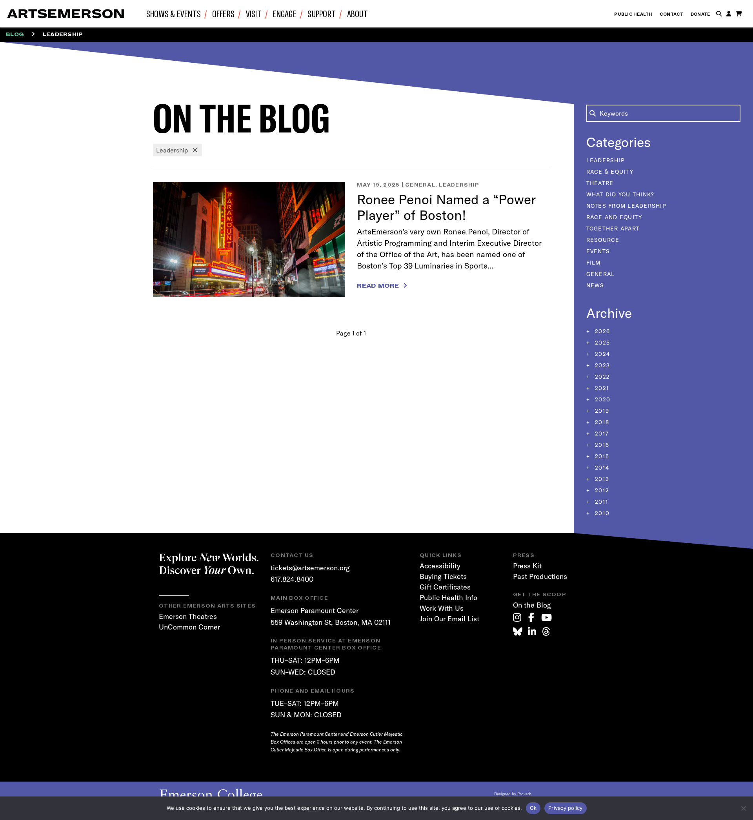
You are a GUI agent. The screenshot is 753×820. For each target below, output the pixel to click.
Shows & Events (173, 13)
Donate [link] (700, 14)
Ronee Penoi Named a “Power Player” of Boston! (446, 207)
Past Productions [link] (540, 576)
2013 (601, 479)
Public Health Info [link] (448, 597)
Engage (284, 13)
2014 (601, 467)
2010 (601, 513)
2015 (601, 456)
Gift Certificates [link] (445, 586)
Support (321, 13)
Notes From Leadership (626, 205)
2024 (601, 353)
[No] (743, 808)
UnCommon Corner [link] (189, 626)
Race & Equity (609, 171)
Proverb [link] (524, 793)
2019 (601, 410)
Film (593, 262)
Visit (254, 13)
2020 (601, 399)
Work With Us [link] (442, 608)
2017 (601, 433)
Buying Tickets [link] (443, 576)
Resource (603, 239)
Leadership (459, 185)
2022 (601, 376)
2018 (601, 422)
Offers (223, 13)
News (595, 285)
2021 (601, 388)
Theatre (600, 183)
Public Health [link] (633, 14)
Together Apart (613, 228)
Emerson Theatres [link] (188, 616)
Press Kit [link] (527, 565)
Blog (15, 34)
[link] (517, 617)
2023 (601, 365)
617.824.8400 (292, 579)
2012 (601, 490)
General (420, 185)
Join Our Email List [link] (449, 618)
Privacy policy (565, 808)
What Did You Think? (620, 194)
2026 (601, 331)
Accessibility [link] (440, 565)
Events (598, 251)
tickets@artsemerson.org (310, 567)
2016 (601, 444)
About (357, 13)
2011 (600, 501)
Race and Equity (614, 217)
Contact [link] (672, 14)
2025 (601, 342)
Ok (533, 808)
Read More (378, 286)
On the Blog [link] (532, 605)
